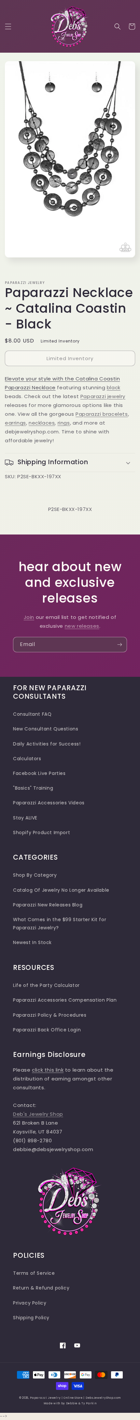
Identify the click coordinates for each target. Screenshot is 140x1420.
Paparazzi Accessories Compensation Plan (65, 1000)
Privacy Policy (29, 1303)
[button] (8, 26)
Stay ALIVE (25, 818)
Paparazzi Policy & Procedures (49, 1015)
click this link (47, 1069)
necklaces (42, 422)
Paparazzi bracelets (102, 414)
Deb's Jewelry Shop (38, 1114)
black (113, 387)
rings (64, 422)
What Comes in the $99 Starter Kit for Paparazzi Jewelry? (59, 923)
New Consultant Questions (45, 729)
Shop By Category (35, 875)
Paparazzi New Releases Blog (47, 905)
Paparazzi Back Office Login (47, 1029)
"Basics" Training (33, 788)
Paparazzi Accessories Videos (49, 802)
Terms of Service (34, 1273)
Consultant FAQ (32, 714)
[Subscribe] (119, 644)
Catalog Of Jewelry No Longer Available (61, 890)
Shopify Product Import (41, 832)
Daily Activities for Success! (46, 744)
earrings (15, 422)
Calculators (27, 758)
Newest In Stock (32, 942)
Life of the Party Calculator (46, 985)
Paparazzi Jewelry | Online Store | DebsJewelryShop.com (75, 1398)
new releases (82, 625)
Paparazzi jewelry (102, 396)
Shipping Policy (31, 1317)
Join (29, 617)
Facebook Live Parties (39, 773)
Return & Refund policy (41, 1288)
